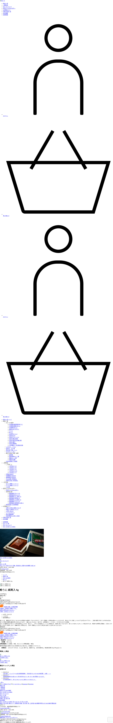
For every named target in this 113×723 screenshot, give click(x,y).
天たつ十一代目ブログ (6, 565)
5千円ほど (12, 472)
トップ (5, 574)
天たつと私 (6, 523)
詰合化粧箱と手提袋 (11, 461)
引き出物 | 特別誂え (11, 479)
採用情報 (5, 522)
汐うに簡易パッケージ (12, 483)
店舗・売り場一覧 (5, 698)
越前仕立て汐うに (14, 429)
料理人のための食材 (5, 690)
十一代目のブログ (6, 684)
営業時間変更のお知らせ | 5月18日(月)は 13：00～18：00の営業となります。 (24, 676)
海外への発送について (12, 509)
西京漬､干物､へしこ (11, 450)
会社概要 (5, 519)
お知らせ (32, 565)
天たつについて (7, 525)
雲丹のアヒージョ (14, 437)
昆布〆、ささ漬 (10, 448)
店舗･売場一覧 (7, 517)
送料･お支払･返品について (13, 507)
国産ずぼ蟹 (12, 459)
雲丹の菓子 (12, 442)
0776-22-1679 (5, 569)
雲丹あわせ (12, 435)
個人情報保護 (10, 514)
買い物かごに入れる (5, 600)
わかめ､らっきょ (10, 451)
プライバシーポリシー (11, 717)
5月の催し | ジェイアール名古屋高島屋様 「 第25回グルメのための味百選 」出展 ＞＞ (27, 673)
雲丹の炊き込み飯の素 (15, 440)
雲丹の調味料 (13, 443)
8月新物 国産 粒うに (14, 426)
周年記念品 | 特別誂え (12, 480)
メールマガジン (10, 512)
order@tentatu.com (6, 716)
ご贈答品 (2, 687)
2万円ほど (12, 469)
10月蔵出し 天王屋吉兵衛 (16, 445)
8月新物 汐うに (13, 427)
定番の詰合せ (10, 474)
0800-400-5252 (5, 713)
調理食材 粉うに (14, 495)
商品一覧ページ (7, 419)
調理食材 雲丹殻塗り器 (16, 503)
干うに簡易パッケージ (12, 485)
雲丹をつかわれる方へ (12, 490)
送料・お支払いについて (7, 611)
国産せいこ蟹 (13, 458)
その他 (8, 487)
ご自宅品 (2, 689)
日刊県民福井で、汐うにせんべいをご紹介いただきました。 (19, 679)
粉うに (11, 432)
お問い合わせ (10, 511)
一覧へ (2, 682)
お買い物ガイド (4, 697)
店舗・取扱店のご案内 (19, 565)
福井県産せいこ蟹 (14, 456)
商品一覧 (5, 576)
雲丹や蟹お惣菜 (13, 438)
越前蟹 (11, 455)
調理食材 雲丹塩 (14, 498)
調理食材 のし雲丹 (15, 496)
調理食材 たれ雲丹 (15, 499)
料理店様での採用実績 (12, 504)
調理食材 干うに (14, 501)
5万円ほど (12, 466)
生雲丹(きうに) (13, 434)
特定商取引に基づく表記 (13, 516)
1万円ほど (13, 471)
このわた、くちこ (11, 447)
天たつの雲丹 (6, 578)
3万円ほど (12, 467)
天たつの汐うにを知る (9, 526)
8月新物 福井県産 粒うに (16, 424)
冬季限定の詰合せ (11, 475)
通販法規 (2, 717)
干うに (11, 430)
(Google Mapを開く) (5, 708)
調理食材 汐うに (14, 493)
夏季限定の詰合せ (11, 477)
